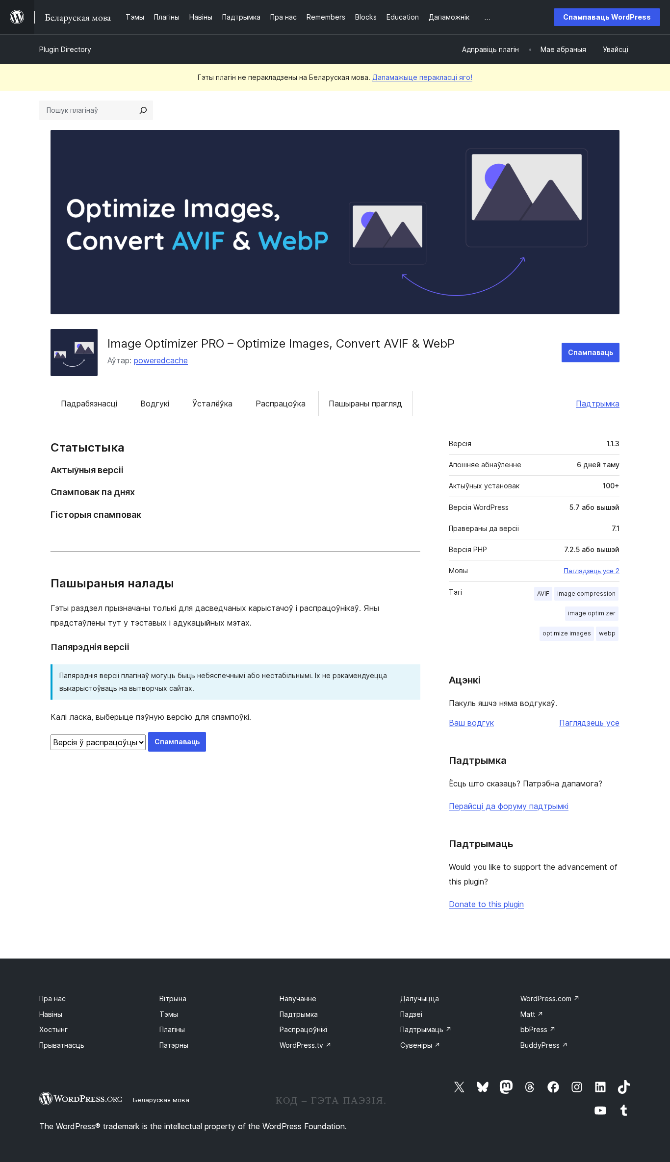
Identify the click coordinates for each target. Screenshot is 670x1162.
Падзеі (411, 1014)
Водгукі (154, 403)
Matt (531, 1014)
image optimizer (592, 613)
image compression (586, 593)
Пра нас (52, 998)
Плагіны (172, 1029)
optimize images (566, 633)
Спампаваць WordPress (607, 17)
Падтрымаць (426, 1029)
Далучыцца (419, 998)
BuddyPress (544, 1045)
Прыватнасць (61, 1045)
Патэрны (173, 1045)
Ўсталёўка (212, 403)
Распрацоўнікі (303, 1029)
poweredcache (161, 360)
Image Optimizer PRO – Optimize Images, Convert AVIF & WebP (281, 343)
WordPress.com (550, 998)
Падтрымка (597, 403)
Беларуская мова (161, 1100)
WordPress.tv (306, 1045)
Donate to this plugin (486, 904)
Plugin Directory (65, 49)
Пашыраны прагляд (365, 403)
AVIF (543, 593)
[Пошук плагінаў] (143, 110)
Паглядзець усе (589, 723)
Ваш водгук (471, 723)
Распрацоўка (281, 403)
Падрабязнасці (89, 403)
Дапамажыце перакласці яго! (422, 77)
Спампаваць (590, 352)
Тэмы (168, 1014)
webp (607, 633)
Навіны (50, 1014)
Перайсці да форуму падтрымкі (508, 806)
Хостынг (53, 1029)
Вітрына (172, 998)
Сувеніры (420, 1045)
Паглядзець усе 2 (591, 571)
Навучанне (298, 998)
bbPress (538, 1029)
